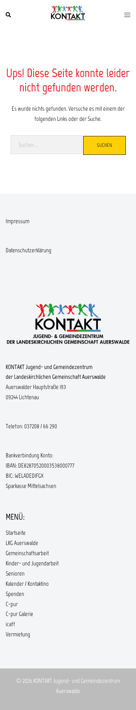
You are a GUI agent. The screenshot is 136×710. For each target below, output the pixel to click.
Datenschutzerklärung (28, 250)
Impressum (17, 221)
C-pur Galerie (19, 613)
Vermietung (18, 634)
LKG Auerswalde (22, 542)
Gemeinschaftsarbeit (27, 553)
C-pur (12, 604)
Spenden (15, 593)
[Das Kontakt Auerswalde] (68, 14)
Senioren (15, 573)
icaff (10, 624)
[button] (9, 15)
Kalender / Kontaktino (27, 583)
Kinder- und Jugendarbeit (32, 563)
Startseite (16, 532)
